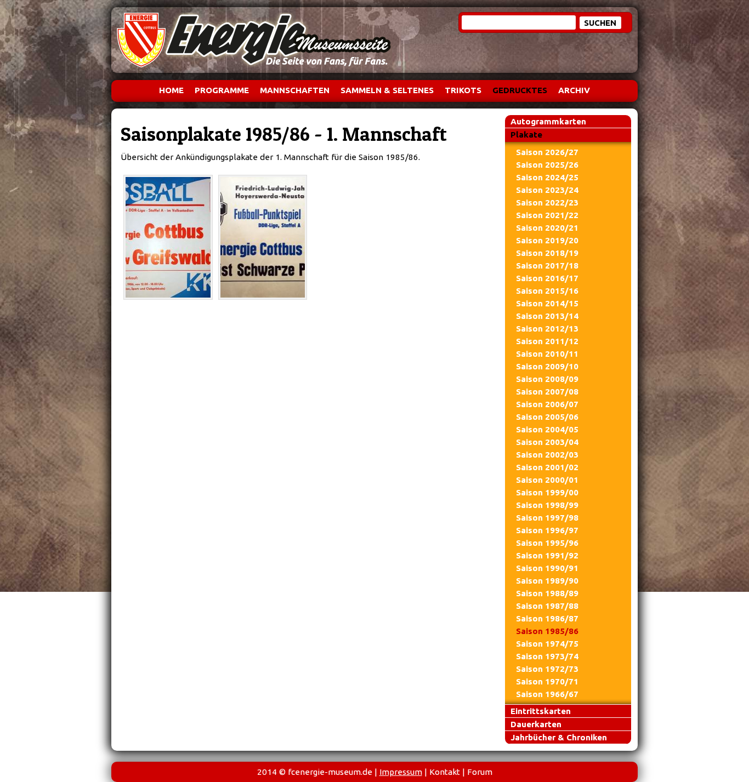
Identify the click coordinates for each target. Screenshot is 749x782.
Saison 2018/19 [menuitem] (547, 253)
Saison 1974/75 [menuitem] (547, 643)
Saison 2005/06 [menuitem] (547, 416)
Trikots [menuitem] (463, 90)
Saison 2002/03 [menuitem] (547, 454)
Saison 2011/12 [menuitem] (547, 341)
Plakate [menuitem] (526, 134)
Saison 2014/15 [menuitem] (547, 303)
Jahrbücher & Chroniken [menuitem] (558, 737)
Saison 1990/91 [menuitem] (547, 568)
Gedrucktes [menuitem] (519, 90)
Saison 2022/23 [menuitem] (547, 202)
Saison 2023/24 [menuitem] (547, 190)
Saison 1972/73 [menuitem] (547, 668)
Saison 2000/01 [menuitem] (547, 479)
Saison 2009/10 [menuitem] (547, 366)
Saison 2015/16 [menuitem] (547, 290)
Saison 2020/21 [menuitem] (547, 227)
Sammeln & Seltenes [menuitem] (387, 90)
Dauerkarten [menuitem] (535, 724)
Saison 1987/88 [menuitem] (547, 605)
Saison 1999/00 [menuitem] (547, 492)
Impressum (400, 772)
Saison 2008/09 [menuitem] (547, 379)
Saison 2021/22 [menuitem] (547, 215)
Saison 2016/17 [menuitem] (547, 278)
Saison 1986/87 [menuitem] (547, 618)
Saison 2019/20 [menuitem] (547, 240)
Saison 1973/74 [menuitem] (547, 656)
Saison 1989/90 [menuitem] (547, 580)
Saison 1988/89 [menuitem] (547, 593)
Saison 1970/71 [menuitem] (547, 681)
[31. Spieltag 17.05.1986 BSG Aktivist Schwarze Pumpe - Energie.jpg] (263, 237)
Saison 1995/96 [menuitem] (547, 542)
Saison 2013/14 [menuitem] (547, 316)
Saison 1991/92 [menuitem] (547, 555)
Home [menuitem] (171, 90)
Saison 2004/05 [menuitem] (547, 429)
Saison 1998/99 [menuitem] (547, 505)
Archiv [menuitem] (574, 90)
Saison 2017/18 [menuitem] (547, 265)
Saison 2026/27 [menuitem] (547, 152)
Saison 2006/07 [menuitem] (547, 404)
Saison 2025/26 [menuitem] (547, 164)
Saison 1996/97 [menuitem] (547, 530)
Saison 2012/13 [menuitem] (547, 328)
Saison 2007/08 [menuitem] (547, 391)
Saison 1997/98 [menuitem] (547, 517)
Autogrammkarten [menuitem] (548, 121)
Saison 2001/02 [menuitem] (547, 467)
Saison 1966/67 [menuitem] (547, 694)
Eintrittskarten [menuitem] (540, 711)
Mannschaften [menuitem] (295, 90)
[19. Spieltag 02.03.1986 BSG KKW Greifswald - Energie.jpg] (168, 237)
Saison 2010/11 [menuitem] (547, 353)
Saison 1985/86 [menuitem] (547, 631)
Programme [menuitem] (222, 90)
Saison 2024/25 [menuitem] (547, 177)
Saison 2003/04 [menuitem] (547, 442)
